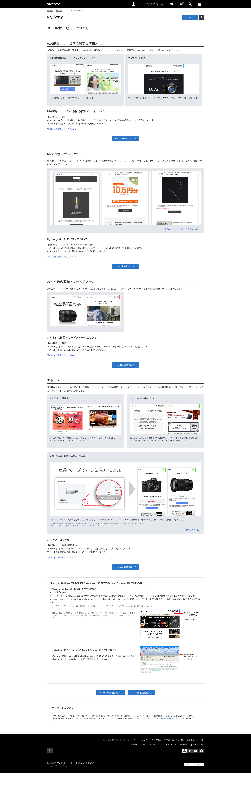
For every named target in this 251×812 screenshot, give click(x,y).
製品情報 (50, 11)
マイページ (189, 18)
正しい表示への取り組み (85, 763)
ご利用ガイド (192, 740)
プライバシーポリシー (65, 763)
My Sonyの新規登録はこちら (61, 129)
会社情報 (134, 745)
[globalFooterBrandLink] (194, 764)
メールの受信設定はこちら (125, 138)
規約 (202, 740)
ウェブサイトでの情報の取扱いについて (163, 718)
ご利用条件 (51, 763)
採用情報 (143, 745)
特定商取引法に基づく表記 (174, 740)
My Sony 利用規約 (197, 745)
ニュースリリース (171, 745)
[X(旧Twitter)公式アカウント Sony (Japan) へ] (190, 751)
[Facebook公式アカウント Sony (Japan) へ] (201, 751)
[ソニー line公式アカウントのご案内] (184, 751)
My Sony (59, 11)
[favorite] (171, 4)
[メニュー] (199, 4)
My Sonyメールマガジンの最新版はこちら (181, 229)
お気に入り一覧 (192, 530)
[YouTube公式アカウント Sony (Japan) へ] (195, 751)
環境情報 (183, 745)
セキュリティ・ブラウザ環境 (149, 740)
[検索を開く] (190, 4)
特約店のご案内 (156, 745)
